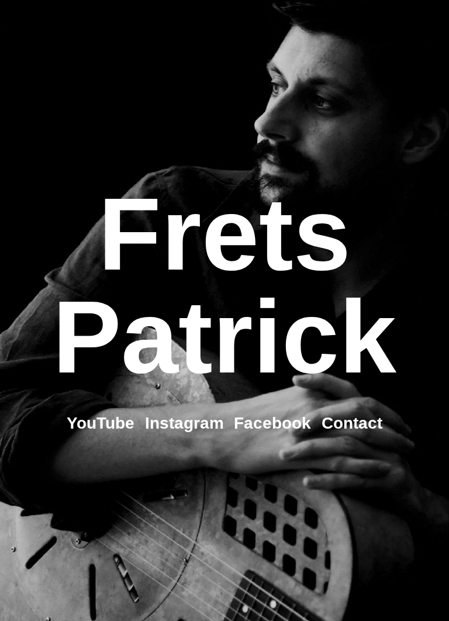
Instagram (184, 423)
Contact (352, 423)
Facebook (272, 423)
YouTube (100, 423)
